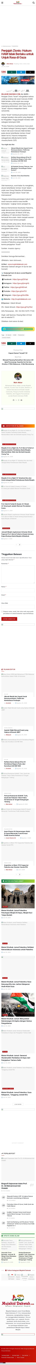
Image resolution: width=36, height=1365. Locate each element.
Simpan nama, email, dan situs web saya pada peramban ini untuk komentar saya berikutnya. (18, 612)
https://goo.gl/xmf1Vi (19, 291)
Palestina (21, 335)
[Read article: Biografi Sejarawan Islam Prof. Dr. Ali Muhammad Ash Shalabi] (18, 1169)
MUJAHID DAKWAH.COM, (11, 94)
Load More (18, 1104)
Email (3, 595)
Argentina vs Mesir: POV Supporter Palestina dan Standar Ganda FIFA (16, 866)
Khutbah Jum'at (8, 1088)
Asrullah (8, 703)
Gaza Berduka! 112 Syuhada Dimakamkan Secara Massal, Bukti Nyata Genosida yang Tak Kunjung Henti (26, 1256)
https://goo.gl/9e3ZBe (20, 295)
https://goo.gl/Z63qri (20, 279)
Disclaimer (25, 1355)
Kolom (6, 694)
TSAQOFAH (14, 46)
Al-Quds (8, 335)
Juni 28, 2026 (16, 172)
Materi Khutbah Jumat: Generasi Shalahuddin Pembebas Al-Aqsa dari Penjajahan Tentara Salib (15, 1058)
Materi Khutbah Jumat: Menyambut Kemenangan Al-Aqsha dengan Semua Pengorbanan (16, 1021)
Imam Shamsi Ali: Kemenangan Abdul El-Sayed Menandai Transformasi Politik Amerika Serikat (17, 833)
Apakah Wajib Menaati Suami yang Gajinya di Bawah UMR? (16, 731)
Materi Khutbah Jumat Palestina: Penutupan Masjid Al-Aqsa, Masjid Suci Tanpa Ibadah (16, 912)
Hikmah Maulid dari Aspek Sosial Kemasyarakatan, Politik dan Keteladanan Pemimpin (21, 150)
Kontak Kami (15, 1355)
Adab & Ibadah (8, 727)
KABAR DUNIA (7, 793)
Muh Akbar (10, 63)
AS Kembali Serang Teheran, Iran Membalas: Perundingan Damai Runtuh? (22, 168)
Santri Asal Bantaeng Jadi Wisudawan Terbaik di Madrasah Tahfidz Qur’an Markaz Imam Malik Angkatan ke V (20, 1223)
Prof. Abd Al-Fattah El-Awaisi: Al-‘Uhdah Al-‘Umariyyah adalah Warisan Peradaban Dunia (16, 506)
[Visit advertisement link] (18, 80)
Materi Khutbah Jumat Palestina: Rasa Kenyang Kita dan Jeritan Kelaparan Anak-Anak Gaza (16, 984)
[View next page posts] (19, 544)
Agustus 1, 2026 (7, 538)
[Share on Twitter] (30, 72)
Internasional (7, 46)
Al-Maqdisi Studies (9, 444)
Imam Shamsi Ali (11, 838)
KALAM (5, 906)
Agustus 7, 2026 (26, 838)
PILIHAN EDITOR (8, 829)
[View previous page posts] (16, 544)
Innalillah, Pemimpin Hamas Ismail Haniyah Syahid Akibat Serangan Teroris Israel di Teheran (19, 1214)
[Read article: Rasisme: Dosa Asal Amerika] (5, 178)
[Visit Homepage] (17, 3)
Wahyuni (8, 734)
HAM (14, 335)
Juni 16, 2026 (5, 66)
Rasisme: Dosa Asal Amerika (20, 175)
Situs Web (4, 603)
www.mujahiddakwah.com (17, 264)
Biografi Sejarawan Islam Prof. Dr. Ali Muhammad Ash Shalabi (14, 1185)
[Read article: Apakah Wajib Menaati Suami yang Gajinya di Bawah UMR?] (18, 719)
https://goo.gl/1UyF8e (24, 307)
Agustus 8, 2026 (23, 804)
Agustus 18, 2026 (22, 734)
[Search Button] (34, 3)
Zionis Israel (6, 337)
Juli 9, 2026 (21, 869)
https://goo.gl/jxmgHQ (21, 283)
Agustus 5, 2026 (7, 510)
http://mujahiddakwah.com (21, 299)
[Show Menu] (2, 3)
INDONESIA (6, 528)
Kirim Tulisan (20, 1357)
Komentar (5, 563)
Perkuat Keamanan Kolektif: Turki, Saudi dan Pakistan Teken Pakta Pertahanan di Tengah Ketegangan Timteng (16, 799)
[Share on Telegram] (21, 72)
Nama (3, 587)
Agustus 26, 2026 (17, 154)
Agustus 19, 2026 (8, 456)
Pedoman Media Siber (7, 1357)
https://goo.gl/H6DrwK (19, 287)
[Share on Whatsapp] (11, 72)
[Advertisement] (18, 26)
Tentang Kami (5, 1355)
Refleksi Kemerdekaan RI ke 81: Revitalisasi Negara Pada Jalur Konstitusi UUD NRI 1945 (21, 159)
